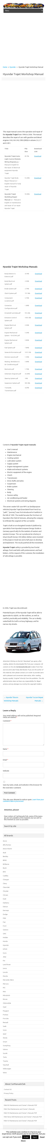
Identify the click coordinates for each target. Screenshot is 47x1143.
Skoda (5, 1038)
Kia (4, 960)
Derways (6, 910)
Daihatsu (6, 903)
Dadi (4, 899)
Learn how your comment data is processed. (23, 800)
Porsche (6, 1018)
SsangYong (6, 1045)
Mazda (5, 976)
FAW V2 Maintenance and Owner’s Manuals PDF (20, 1121)
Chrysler (6, 891)
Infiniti (5, 949)
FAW (4, 918)
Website (6, 771)
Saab (4, 1026)
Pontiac (5, 1014)
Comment (7, 721)
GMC (4, 933)
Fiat (4, 922)
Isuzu (5, 953)
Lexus (5, 968)
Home (5, 67)
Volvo (5, 1072)
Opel (4, 1007)
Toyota (5, 1061)
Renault (5, 1022)
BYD (4, 872)
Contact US (8, 1089)
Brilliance (6, 864)
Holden (5, 937)
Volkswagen (7, 1068)
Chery (5, 883)
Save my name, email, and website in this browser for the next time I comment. (22, 786)
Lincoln (5, 972)
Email (5, 760)
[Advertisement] (23, 40)
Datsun (5, 906)
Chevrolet (6, 887)
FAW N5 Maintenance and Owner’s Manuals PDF (20, 1105)
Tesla (5, 1057)
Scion (5, 1030)
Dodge (5, 914)
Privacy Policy (8, 1093)
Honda (5, 941)
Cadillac (5, 876)
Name (5, 749)
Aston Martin (7, 848)
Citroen (5, 895)
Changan (6, 879)
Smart (5, 1042)
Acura (5, 841)
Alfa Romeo (7, 845)
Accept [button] (26, 1137)
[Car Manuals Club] (23, 7)
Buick (5, 868)
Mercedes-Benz (8, 980)
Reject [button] (35, 1137)
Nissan (5, 999)
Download (37, 156)
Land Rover (7, 964)
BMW (5, 860)
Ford (4, 926)
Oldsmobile (7, 1003)
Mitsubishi (6, 995)
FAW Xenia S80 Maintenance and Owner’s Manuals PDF (23, 1117)
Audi (4, 852)
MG (4, 987)
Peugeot (6, 1011)
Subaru (5, 1049)
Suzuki (5, 1053)
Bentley (5, 856)
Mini (4, 991)
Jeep (4, 957)
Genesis (5, 930)
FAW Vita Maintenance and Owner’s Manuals (19, 1109)
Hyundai (13, 67)
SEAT (5, 1034)
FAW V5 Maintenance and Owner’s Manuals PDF (20, 1113)
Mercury (6, 984)
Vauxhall (6, 1065)
